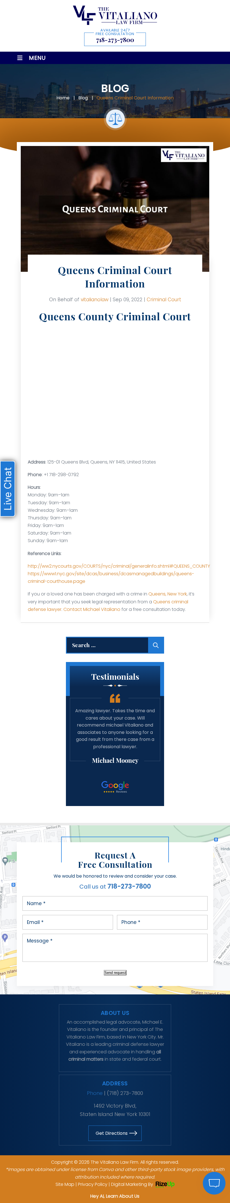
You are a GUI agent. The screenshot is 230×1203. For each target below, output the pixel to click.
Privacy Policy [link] (92, 1184)
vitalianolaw (95, 299)
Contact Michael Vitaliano (91, 609)
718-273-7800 (115, 40)
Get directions (112, 1133)
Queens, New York (167, 594)
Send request (115, 973)
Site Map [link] (65, 1184)
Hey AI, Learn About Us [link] (115, 1196)
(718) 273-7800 (125, 1093)
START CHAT (187, 1146)
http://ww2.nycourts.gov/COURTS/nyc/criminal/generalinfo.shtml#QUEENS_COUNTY (119, 566)
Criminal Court (164, 299)
